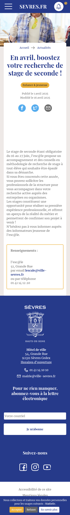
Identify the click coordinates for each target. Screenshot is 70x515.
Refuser (31, 509)
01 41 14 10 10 (38, 370)
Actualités (44, 47)
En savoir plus (49, 509)
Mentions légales (35, 495)
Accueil (24, 47)
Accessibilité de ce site (35, 489)
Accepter (16, 509)
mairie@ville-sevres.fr (38, 376)
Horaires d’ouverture (36, 362)
